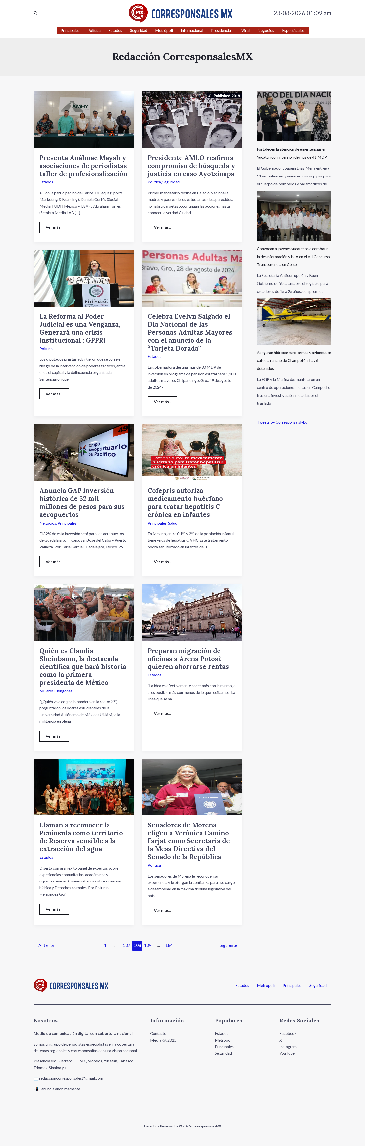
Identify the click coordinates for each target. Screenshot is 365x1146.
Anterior (44, 945)
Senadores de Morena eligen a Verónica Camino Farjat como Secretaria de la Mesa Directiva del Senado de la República (189, 841)
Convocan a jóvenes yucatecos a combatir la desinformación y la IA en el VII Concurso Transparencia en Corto (293, 256)
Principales (67, 523)
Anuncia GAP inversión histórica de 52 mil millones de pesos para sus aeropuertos (82, 502)
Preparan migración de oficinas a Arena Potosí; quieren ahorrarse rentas (188, 659)
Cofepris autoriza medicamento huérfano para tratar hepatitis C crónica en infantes (185, 502)
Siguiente (231, 945)
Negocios (47, 523)
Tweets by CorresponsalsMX (282, 422)
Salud (172, 523)
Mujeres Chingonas (55, 690)
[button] (36, 13)
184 (169, 945)
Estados (46, 181)
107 (126, 945)
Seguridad (171, 181)
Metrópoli (266, 985)
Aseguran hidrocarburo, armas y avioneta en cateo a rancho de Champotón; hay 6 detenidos (294, 360)
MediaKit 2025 (163, 1040)
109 (147, 945)
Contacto (158, 1033)
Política (154, 181)
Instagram (288, 1046)
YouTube (287, 1053)
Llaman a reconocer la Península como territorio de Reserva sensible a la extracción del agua (81, 837)
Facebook (288, 1033)
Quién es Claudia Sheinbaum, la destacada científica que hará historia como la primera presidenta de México (82, 667)
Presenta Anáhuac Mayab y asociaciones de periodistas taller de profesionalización (83, 166)
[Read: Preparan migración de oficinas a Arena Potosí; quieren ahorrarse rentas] (192, 612)
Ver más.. (57, 225)
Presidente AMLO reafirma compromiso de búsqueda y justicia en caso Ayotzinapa (191, 166)
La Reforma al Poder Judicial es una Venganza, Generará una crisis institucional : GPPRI (79, 328)
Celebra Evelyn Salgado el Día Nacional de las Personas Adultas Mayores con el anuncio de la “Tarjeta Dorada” (190, 332)
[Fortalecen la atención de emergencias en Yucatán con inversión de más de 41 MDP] (294, 116)
